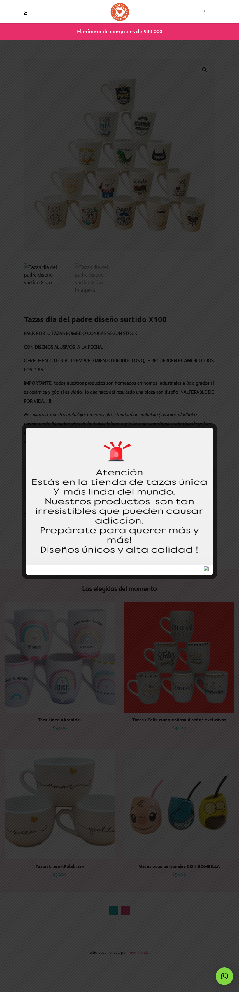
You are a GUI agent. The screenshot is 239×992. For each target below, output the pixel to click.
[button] (224, 976)
